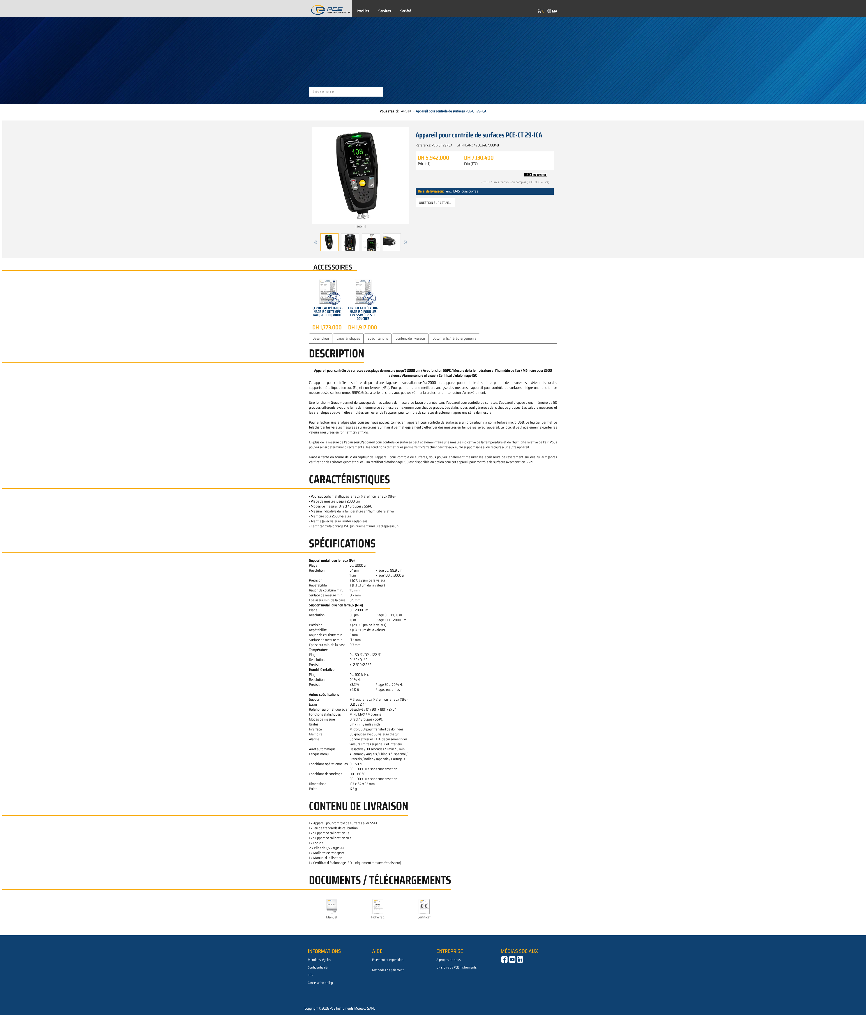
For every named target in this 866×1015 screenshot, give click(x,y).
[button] (315, 242)
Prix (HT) (424, 163)
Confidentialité (317, 967)
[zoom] (360, 226)
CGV (310, 975)
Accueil (406, 111)
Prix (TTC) (471, 163)
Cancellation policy (320, 982)
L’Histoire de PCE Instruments (456, 967)
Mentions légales (319, 959)
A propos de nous (448, 959)
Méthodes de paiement (388, 970)
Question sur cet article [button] (437, 202)
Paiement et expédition (387, 959)
